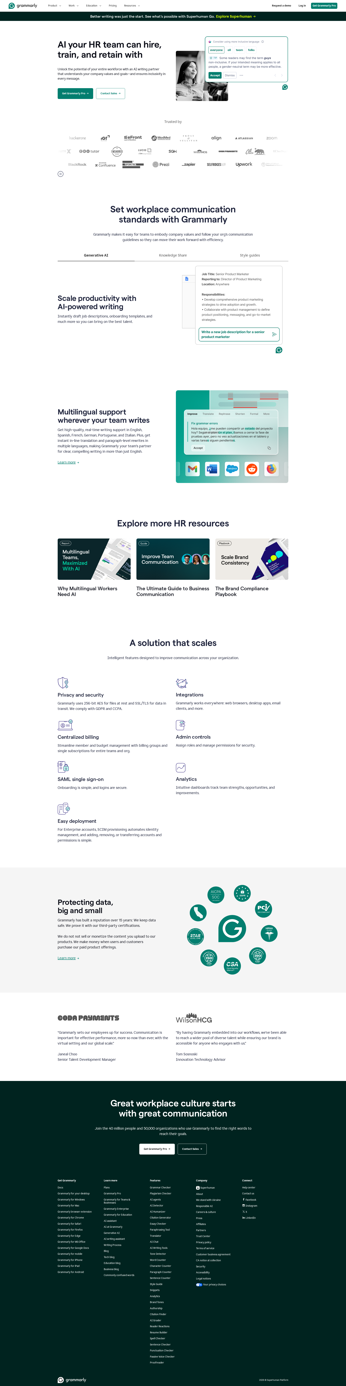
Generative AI (112, 1233)
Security (200, 1266)
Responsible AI (204, 1206)
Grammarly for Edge (69, 1235)
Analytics (155, 1296)
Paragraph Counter (161, 1272)
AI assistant (110, 1220)
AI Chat (154, 1241)
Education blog (112, 1263)
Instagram (251, 1205)
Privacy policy (203, 1242)
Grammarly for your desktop (74, 1193)
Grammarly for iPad (68, 1266)
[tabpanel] (173, 308)
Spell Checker (157, 1338)
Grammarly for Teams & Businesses (117, 1201)
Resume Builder (158, 1332)
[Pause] (60, 174)
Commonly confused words (119, 1275)
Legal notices (203, 1278)
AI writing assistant (114, 1239)
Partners (201, 1230)
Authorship (156, 1308)
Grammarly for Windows (71, 1199)
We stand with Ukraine (208, 1200)
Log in (302, 5)
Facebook (251, 1199)
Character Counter (160, 1266)
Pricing (113, 5)
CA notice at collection (208, 1260)
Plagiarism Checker (160, 1193)
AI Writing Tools (158, 1248)
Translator (155, 1235)
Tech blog (109, 1257)
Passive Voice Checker (162, 1356)
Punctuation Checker (162, 1350)
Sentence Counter (160, 1278)
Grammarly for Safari (69, 1223)
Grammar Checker (160, 1187)
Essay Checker (158, 1223)
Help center (248, 1187)
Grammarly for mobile (70, 1253)
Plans (107, 1187)
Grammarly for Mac (68, 1205)
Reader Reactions (159, 1326)
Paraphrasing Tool (160, 1229)
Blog (106, 1251)
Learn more (67, 462)
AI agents (155, 1199)
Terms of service (205, 1248)
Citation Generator (160, 1217)
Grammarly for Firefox (70, 1229)
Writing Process (112, 1245)
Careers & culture (206, 1212)
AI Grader (155, 1320)
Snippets (154, 1290)
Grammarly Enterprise (116, 1208)
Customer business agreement (213, 1254)
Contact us (248, 1193)
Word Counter (158, 1260)
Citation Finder (158, 1314)
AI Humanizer (157, 1211)
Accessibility (203, 1272)
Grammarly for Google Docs (73, 1248)
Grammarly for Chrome (71, 1217)
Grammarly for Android (71, 1272)
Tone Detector (158, 1253)
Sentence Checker (160, 1344)
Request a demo (281, 5)
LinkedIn (251, 1217)
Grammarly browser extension (75, 1211)
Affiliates (201, 1224)
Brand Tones (157, 1302)
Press (199, 1218)
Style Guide (156, 1284)
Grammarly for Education (118, 1214)
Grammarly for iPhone (70, 1260)
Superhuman (207, 1187)
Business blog (111, 1269)
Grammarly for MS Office (71, 1241)
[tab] (96, 257)
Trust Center (203, 1236)
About (199, 1194)
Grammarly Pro (112, 1193)
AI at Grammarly (113, 1226)
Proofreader (157, 1362)
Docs (60, 1187)
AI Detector (156, 1205)
